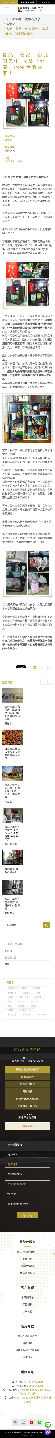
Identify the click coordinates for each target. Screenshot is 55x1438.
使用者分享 (32, 19)
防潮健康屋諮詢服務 (27, 1098)
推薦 (38, 992)
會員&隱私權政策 (27, 1336)
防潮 (9, 1006)
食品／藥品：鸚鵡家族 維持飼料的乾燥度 (12, 903)
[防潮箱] (34, 667)
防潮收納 (21, 1006)
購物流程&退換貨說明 (27, 1350)
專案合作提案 (27, 1084)
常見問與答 (27, 1297)
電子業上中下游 (25, 1010)
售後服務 (27, 1091)
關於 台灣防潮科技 (27, 1252)
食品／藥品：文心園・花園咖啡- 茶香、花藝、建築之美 (12, 791)
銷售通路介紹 (27, 1273)
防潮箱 (10, 24)
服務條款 (27, 1343)
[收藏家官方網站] (30, 9)
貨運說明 (27, 1357)
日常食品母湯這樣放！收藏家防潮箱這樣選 (12, 753)
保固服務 (27, 1304)
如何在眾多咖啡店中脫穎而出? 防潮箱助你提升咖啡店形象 (12, 713)
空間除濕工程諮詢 (27, 1106)
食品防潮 (26, 1014)
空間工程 (21, 1001)
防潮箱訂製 (27, 1076)
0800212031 (36, 1385)
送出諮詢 (27, 1215)
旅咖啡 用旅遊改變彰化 (11, 870)
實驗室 (23, 988)
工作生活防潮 (11, 19)
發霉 (9, 1001)
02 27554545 (36, 1382)
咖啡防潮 (11, 988)
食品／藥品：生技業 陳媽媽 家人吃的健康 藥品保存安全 (12, 833)
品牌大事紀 (27, 1266)
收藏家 (10, 997)
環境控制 (38, 997)
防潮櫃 (33, 1006)
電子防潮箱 (12, 1014)
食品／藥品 (10, 161)
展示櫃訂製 (12, 992)
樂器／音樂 (23, 997)
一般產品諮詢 (27, 1126)
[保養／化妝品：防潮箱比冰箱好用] (50, 667)
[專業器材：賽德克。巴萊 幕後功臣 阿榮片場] (42, 667)
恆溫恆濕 (26, 992)
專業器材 (36, 988)
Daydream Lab (27, 1435)
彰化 (20, 161)
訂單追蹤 (27, 1311)
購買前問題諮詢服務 (27, 1069)
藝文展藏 (34, 1001)
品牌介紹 (27, 1259)
